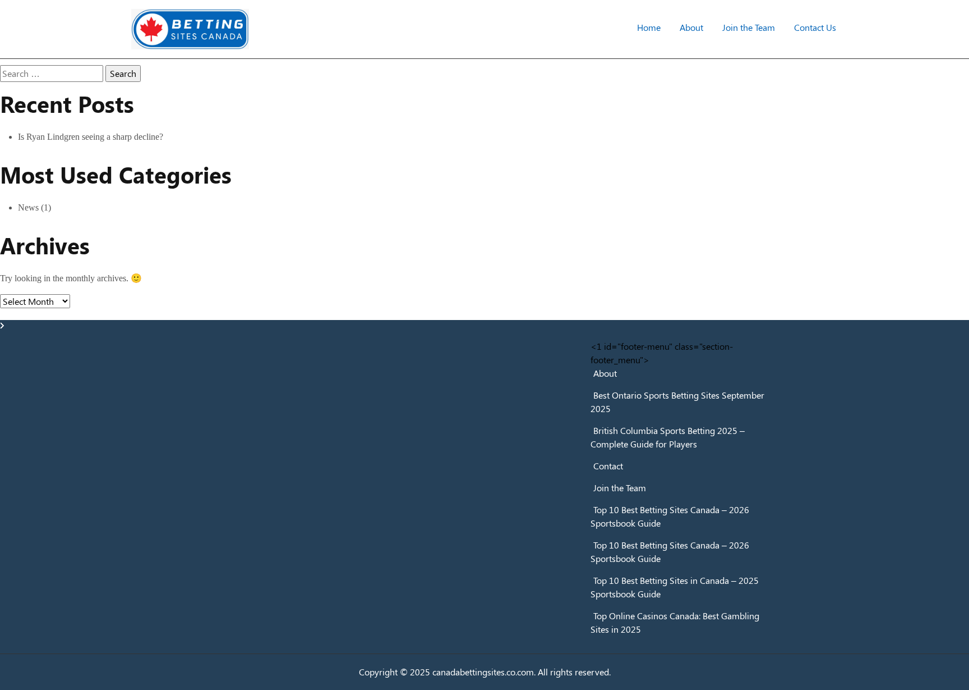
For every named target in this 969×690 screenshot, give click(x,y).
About (691, 27)
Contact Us (815, 27)
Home (649, 27)
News (28, 207)
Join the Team (748, 27)
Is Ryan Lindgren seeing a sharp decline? (90, 136)
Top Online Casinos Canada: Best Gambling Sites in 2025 (674, 622)
